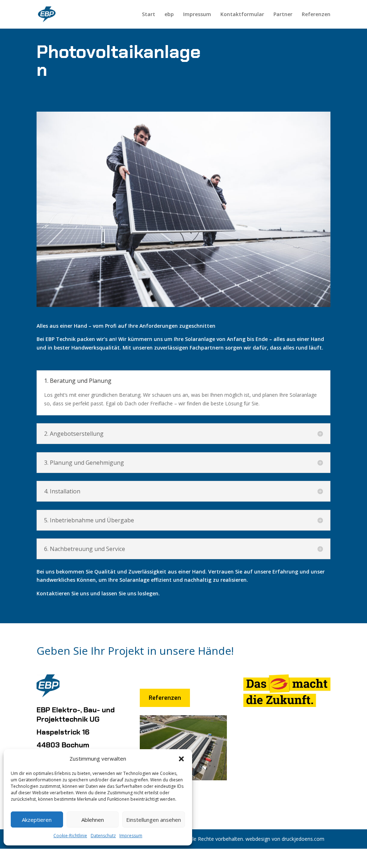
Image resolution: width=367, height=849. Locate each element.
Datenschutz (103, 836)
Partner (282, 15)
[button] (181, 758)
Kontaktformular (242, 15)
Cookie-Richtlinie (70, 836)
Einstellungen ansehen (153, 819)
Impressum (130, 836)
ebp (169, 15)
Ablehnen (92, 819)
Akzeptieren (37, 819)
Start (148, 15)
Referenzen (316, 15)
